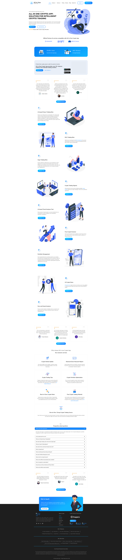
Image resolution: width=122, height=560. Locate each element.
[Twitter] (38, 523)
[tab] (60, 431)
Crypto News (56, 533)
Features (53, 2)
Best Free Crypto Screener (75, 531)
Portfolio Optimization (73, 543)
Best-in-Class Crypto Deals (67, 541)
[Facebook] (37, 523)
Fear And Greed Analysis (64, 533)
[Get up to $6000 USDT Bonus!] (61, 41)
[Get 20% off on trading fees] (48, 41)
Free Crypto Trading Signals (64, 531)
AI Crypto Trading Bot (46, 531)
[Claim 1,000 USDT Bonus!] (73, 41)
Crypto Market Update (45, 541)
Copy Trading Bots (55, 531)
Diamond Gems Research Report (56, 541)
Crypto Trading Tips (77, 541)
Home (50, 2)
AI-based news (67, 285)
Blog (70, 2)
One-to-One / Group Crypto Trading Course (52, 543)
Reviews (66, 2)
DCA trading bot (79, 140)
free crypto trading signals (77, 400)
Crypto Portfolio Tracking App (75, 533)
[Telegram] (42, 523)
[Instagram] (40, 523)
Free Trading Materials (64, 543)
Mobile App (61, 520)
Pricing (63, 2)
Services (58, 2)
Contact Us (74, 2)
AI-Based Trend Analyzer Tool (47, 533)
